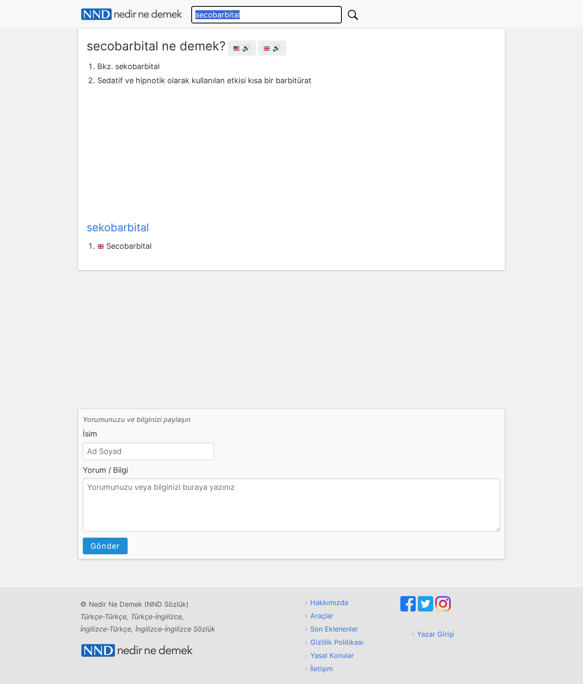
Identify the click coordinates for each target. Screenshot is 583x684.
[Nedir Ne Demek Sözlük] (131, 14)
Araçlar (321, 615)
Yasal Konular (332, 655)
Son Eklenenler (334, 629)
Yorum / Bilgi (105, 470)
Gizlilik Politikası (336, 642)
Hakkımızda (329, 602)
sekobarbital (118, 227)
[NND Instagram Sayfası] (443, 609)
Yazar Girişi (435, 634)
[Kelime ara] (353, 14)
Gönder (105, 545)
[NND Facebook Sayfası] (409, 609)
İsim (90, 433)
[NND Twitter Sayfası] (426, 609)
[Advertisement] (291, 151)
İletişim (321, 668)
